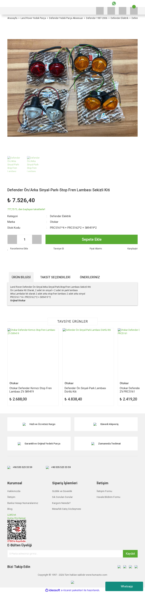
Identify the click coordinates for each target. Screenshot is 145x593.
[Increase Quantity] (37, 239)
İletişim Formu (104, 491)
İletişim (11, 497)
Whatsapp (127, 586)
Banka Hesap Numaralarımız (22, 503)
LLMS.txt (11, 515)
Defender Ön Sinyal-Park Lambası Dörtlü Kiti (85, 389)
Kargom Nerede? (61, 503)
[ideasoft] (52, 590)
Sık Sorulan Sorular (62, 497)
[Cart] (134, 11)
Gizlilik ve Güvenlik (62, 491)
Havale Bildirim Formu (108, 497)
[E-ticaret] (72, 590)
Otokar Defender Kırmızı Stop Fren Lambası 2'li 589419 (30, 389)
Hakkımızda (13, 491)
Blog (9, 508)
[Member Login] (122, 11)
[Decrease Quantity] (12, 239)
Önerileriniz (90, 277)
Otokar (54, 222)
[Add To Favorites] (17, 248)
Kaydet (130, 553)
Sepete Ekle (92, 239)
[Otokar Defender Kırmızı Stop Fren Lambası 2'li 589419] (33, 353)
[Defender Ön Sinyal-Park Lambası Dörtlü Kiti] (88, 353)
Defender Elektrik (60, 216)
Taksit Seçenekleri (55, 277)
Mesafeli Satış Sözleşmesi (66, 508)
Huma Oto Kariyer (16, 518)
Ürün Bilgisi (21, 277)
